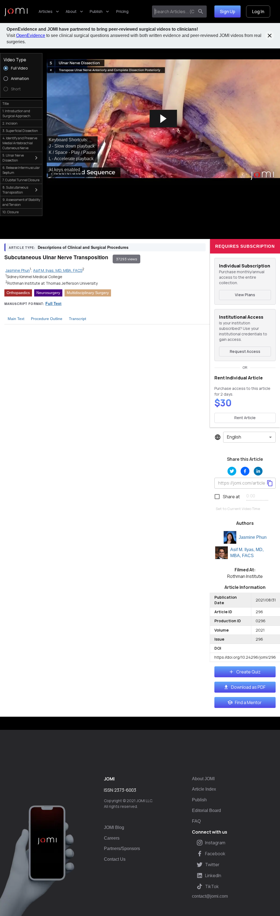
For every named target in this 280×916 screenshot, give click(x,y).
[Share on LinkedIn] (258, 471)
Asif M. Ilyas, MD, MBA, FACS (247, 552)
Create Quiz (248, 672)
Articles (45, 11)
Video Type (15, 60)
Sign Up (227, 11)
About (71, 11)
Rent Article (245, 417)
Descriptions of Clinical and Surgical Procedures (83, 247)
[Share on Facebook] (245, 471)
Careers (111, 838)
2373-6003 (125, 790)
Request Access (245, 351)
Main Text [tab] (16, 318)
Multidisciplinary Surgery (88, 292)
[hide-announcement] (269, 35)
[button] (163, 119)
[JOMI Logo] (16, 11)
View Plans (245, 294)
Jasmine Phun (253, 537)
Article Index (204, 789)
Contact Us (115, 859)
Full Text (53, 303)
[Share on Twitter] (232, 471)
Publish (96, 11)
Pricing (122, 11)
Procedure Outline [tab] (46, 318)
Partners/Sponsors (122, 848)
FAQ (196, 821)
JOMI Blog (114, 827)
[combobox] (174, 11)
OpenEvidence (30, 35)
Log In (258, 11)
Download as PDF (248, 687)
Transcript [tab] (77, 318)
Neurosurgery (48, 292)
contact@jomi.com (210, 896)
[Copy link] (270, 483)
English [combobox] (234, 437)
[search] (200, 11)
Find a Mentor (248, 702)
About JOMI (203, 778)
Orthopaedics (18, 292)
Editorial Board (206, 810)
